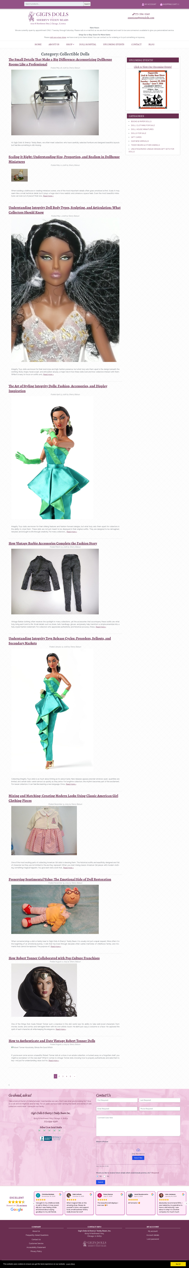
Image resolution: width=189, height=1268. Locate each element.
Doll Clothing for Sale (143, 125)
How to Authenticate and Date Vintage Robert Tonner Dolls (52, 1040)
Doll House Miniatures (142, 129)
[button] (186, 1203)
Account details (152, 1235)
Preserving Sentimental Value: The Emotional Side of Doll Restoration (60, 879)
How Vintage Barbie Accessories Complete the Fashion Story (53, 543)
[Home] (48, 21)
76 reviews (21, 1205)
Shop (69, 44)
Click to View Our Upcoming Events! (153, 67)
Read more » (48, 196)
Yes (108, 1176)
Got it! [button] (178, 1264)
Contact (136, 44)
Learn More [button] (70, 1264)
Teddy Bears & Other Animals (145, 145)
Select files (138, 1158)
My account (153, 1231)
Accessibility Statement (36, 1247)
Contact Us (36, 1239)
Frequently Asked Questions (37, 1235)
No (101, 1176)
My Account (150, 4)
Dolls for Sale (138, 133)
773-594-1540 (142, 14)
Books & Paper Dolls (141, 121)
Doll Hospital (87, 44)
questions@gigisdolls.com (141, 17)
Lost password (153, 1239)
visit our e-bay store (58, 37)
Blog (151, 44)
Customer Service (36, 1243)
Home (38, 44)
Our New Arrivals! (140, 141)
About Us (54, 44)
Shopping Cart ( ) (170, 4)
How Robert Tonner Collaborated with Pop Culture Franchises (54, 958)
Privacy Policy (36, 1251)
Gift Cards (136, 137)
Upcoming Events (113, 44)
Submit (100, 1182)
